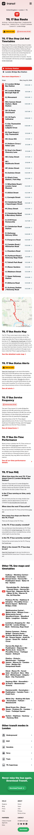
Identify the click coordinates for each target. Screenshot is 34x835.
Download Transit (16, 788)
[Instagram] (18, 824)
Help (3, 811)
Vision (19, 804)
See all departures (9, 428)
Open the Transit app (8, 371)
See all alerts (7, 388)
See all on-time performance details (14, 461)
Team (19, 806)
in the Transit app (17, 530)
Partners (5, 818)
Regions (4, 804)
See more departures (10, 77)
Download (23, 829)
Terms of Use (22, 813)
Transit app (24, 416)
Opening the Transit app (18, 341)
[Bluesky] (21, 824)
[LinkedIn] (26, 824)
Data (3, 825)
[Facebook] (24, 824)
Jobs (19, 808)
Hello (4, 801)
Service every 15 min (25, 31)
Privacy (20, 811)
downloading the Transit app (18, 502)
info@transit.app (23, 821)
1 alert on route (10, 31)
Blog (3, 806)
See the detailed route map (13, 354)
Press (3, 808)
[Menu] (30, 3)
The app (20, 379)
